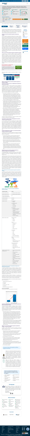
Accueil (3, 23)
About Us (3, 428)
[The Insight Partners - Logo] (5, 3)
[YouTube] (27, 1)
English (3, 18)
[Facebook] (22, 1)
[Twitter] (24, 1)
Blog (16, 431)
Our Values (9, 432)
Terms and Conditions (10, 428)
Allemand (6, 18)
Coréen (9, 19)
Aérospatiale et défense (12, 23)
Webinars (17, 430)
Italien (3, 19)
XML (2, 432)
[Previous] (10, 393)
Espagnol (10, 18)
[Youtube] (24, 430)
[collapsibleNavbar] (27, 3)
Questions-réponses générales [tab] (18, 26)
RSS (2, 431)
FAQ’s (8, 431)
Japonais (6, 19)
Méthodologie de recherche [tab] (25, 26)
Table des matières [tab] (11, 26)
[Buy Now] (25, 19)
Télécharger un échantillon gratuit (16, 19)
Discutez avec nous (26, 48)
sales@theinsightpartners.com (25, 434)
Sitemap (17, 432)
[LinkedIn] (25, 1)
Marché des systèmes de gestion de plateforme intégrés (21, 23)
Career (3, 430)
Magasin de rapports (6, 23)
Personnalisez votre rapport (25, 46)
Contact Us (3, 429)
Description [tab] (4, 26)
